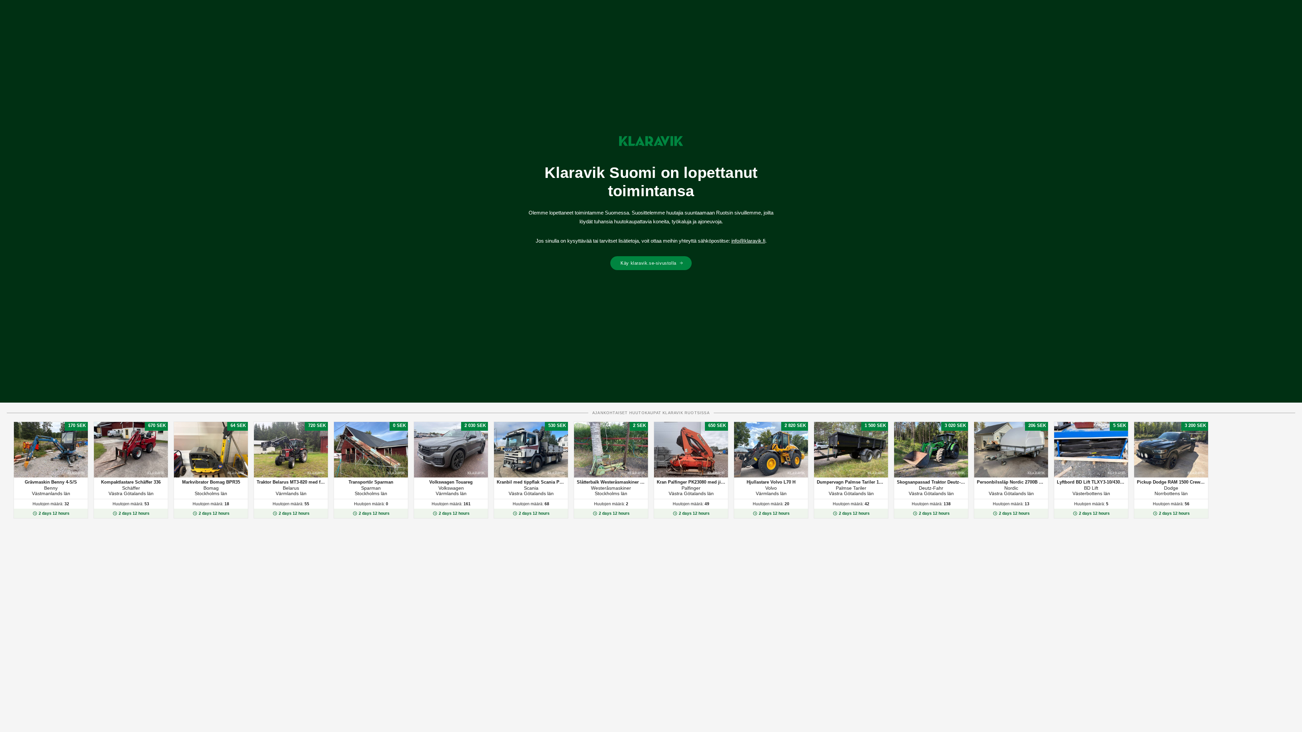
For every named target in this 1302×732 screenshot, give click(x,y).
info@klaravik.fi (748, 241)
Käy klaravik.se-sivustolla (648, 263)
